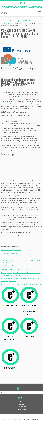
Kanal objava (21, 404)
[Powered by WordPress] (19, 419)
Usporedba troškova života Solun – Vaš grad (15, 269)
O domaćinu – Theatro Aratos (11, 253)
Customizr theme (36, 419)
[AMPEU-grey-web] (16, 60)
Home (3, 21)
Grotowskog (5, 104)
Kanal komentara (21, 407)
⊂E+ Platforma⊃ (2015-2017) (17, 21)
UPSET (21, 3)
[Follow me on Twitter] (2, 13)
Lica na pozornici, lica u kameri (32, 236)
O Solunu (4, 257)
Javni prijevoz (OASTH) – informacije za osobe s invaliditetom (21, 284)
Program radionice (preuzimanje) (11, 250)
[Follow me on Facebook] (4, 13)
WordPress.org (22, 409)
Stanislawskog (19, 104)
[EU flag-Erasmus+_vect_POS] (16, 49)
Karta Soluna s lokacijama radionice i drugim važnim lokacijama (21, 266)
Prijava (21, 402)
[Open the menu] (39, 12)
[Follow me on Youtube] (7, 13)
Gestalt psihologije (33, 104)
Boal (11, 104)
